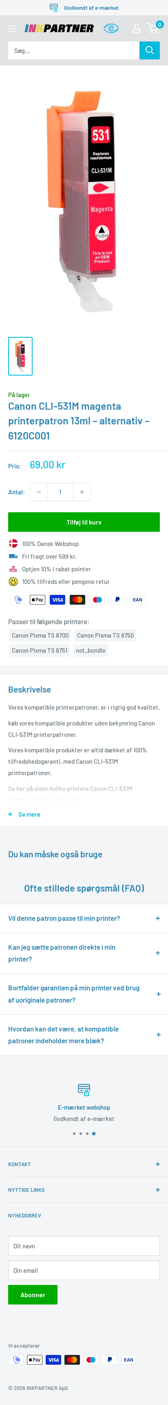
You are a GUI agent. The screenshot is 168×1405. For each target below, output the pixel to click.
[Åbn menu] (12, 29)
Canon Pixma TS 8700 (40, 635)
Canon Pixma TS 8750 (105, 635)
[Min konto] (137, 28)
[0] (153, 28)
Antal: (16, 492)
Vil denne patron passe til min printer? (64, 918)
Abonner (32, 1294)
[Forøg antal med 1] (82, 491)
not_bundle (91, 650)
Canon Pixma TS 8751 (39, 650)
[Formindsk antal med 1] (38, 491)
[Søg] (149, 50)
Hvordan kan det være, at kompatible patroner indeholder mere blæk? (63, 1035)
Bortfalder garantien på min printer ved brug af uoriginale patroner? (73, 993)
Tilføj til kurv (84, 522)
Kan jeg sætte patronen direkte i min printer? (61, 953)
